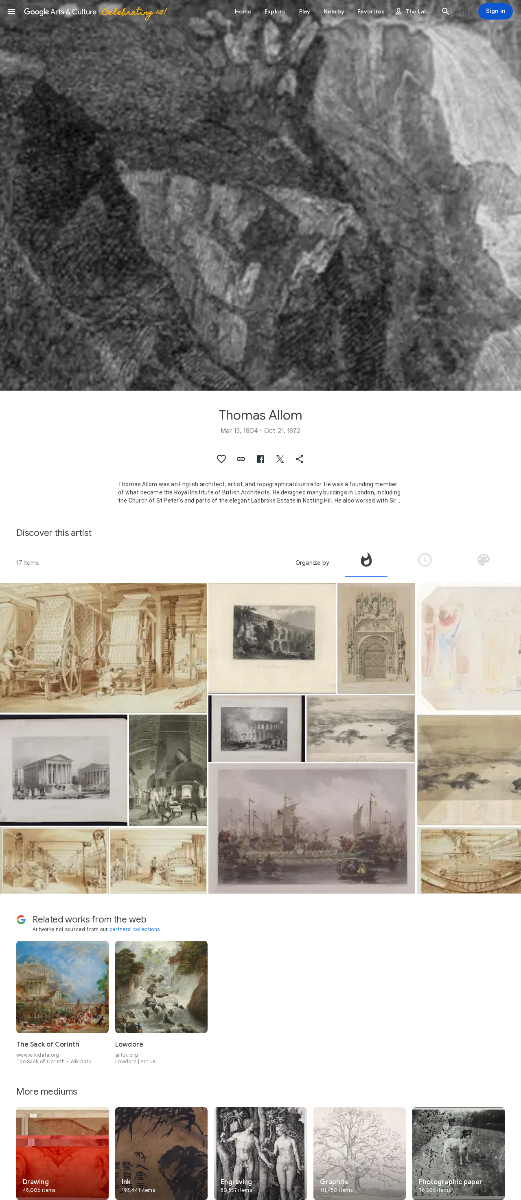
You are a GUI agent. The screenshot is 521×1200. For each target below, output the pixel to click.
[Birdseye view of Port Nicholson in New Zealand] (360, 728)
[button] (11, 11)
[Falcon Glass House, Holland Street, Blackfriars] (168, 770)
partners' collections (134, 929)
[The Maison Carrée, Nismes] (63, 770)
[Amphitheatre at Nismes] (256, 728)
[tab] (366, 563)
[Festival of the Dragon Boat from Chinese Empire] (311, 828)
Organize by (312, 562)
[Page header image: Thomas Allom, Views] (260, 195)
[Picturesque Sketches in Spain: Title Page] (376, 638)
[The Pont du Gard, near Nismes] (272, 638)
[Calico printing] (103, 648)
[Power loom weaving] (158, 861)
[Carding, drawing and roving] (54, 860)
